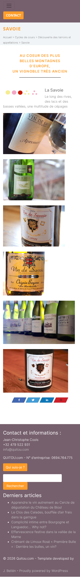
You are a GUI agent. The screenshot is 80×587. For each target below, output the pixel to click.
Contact (13, 15)
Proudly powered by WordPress (43, 571)
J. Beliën (9, 571)
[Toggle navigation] (9, 6)
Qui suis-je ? (15, 467)
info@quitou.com (16, 449)
